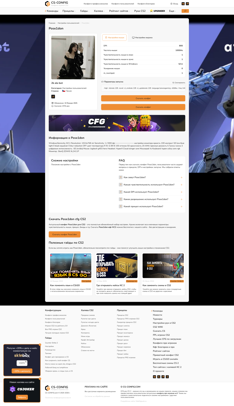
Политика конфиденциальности (58, 398)
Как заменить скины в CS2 (157, 285)
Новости (157, 314)
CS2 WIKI (158, 326)
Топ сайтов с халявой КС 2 (167, 367)
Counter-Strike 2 (177, 281)
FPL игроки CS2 (161, 335)
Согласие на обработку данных (97, 396)
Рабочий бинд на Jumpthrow (56, 367)
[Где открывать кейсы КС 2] (117, 265)
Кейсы (83, 343)
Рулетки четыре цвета (90, 322)
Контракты (85, 333)
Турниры (157, 318)
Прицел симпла (123, 326)
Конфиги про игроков (165, 343)
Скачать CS (159, 330)
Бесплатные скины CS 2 (166, 363)
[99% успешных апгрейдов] (157, 11)
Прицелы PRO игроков (126, 357)
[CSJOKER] (22, 389)
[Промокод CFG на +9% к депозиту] (117, 123)
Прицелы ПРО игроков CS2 (128, 319)
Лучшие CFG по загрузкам (167, 339)
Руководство (132, 281)
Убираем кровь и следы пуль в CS (59, 371)
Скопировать (180, 83)
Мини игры (85, 336)
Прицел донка (122, 340)
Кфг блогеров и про (164, 347)
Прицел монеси (123, 336)
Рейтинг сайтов (161, 351)
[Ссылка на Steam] (53, 96)
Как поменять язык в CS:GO (65, 285)
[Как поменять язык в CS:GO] (70, 265)
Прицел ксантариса (125, 333)
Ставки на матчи (87, 350)
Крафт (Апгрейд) (87, 340)
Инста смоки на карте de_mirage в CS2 (60, 364)
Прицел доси (122, 343)
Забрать (22, 397)
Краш (83, 329)
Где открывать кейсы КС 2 (110, 285)
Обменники (85, 347)
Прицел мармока (124, 347)
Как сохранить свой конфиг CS (57, 360)
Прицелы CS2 (122, 315)
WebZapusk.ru (141, 401)
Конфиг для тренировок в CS (57, 357)
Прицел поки (122, 329)
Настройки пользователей (68, 23)
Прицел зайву (122, 354)
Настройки (86, 281)
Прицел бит (121, 350)
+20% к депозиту (22, 370)
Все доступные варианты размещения (100, 391)
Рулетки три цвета (88, 319)
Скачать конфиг (143, 98)
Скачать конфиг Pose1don (64, 234)
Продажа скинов (88, 315)
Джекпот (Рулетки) (88, 326)
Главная (52, 23)
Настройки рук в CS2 (164, 322)
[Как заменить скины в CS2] (163, 265)
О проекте (158, 371)
